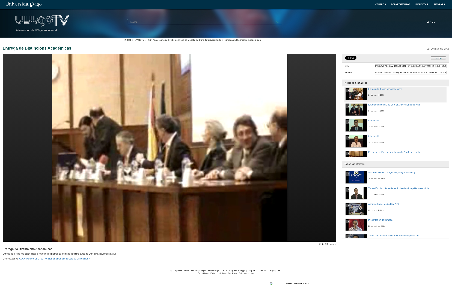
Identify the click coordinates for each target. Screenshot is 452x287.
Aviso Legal (216, 273)
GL (433, 22)
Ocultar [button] (438, 58)
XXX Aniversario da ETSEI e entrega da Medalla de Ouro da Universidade (184, 40)
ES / (429, 22)
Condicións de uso (229, 273)
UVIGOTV (139, 40)
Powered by (297, 283)
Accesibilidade (204, 273)
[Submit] (277, 21)
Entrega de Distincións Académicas (243, 40)
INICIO (127, 40)
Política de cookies (246, 273)
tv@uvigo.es (275, 271)
